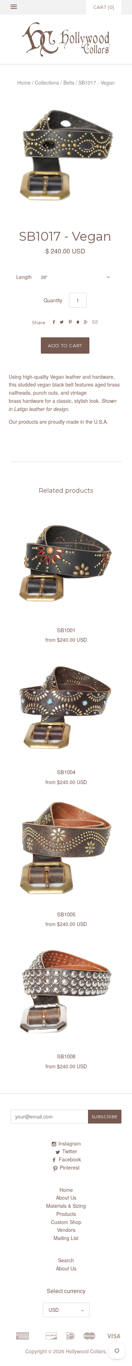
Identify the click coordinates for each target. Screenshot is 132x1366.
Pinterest (70, 1167)
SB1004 (66, 772)
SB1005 (66, 914)
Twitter (69, 1151)
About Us (66, 1197)
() (103, 7)
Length (24, 276)
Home (24, 82)
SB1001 (66, 630)
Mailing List (66, 1237)
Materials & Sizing (66, 1205)
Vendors (66, 1229)
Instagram (69, 1143)
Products (66, 1213)
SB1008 (66, 1056)
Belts (68, 82)
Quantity (53, 300)
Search (66, 1260)
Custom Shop (66, 1221)
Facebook (70, 1159)
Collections (47, 82)
